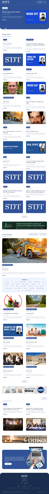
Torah (43, 281)
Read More (19, 19)
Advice (16, 281)
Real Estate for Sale (8, 288)
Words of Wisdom (37, 281)
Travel (43, 284)
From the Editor (31, 286)
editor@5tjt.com (24, 480)
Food (22, 290)
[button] (2, 28)
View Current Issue (33, 234)
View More (25, 216)
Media (12, 284)
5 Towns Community (18, 288)
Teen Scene (12, 286)
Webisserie (45, 492)
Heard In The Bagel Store (7, 264)
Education (25, 288)
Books (37, 286)
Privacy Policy (19, 492)
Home (39, 284)
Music (7, 286)
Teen (12, 281)
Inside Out (30, 281)
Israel (18, 290)
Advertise (40, 2)
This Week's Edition (22, 281)
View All (24, 381)
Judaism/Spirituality (40, 288)
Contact (29, 485)
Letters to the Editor (25, 284)
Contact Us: (24, 479)
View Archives (43, 234)
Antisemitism (33, 284)
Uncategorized (32, 288)
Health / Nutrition (28, 290)
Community (7, 281)
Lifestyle (37, 488)
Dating (17, 286)
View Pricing (8, 463)
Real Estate (18, 284)
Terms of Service (25, 492)
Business (41, 286)
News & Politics (23, 286)
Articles (19, 485)
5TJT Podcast (7, 284)
